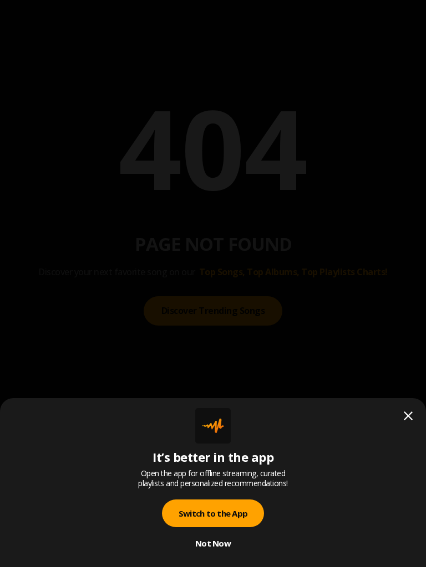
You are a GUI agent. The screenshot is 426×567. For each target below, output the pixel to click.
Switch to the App (213, 513)
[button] (213, 283)
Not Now (213, 543)
